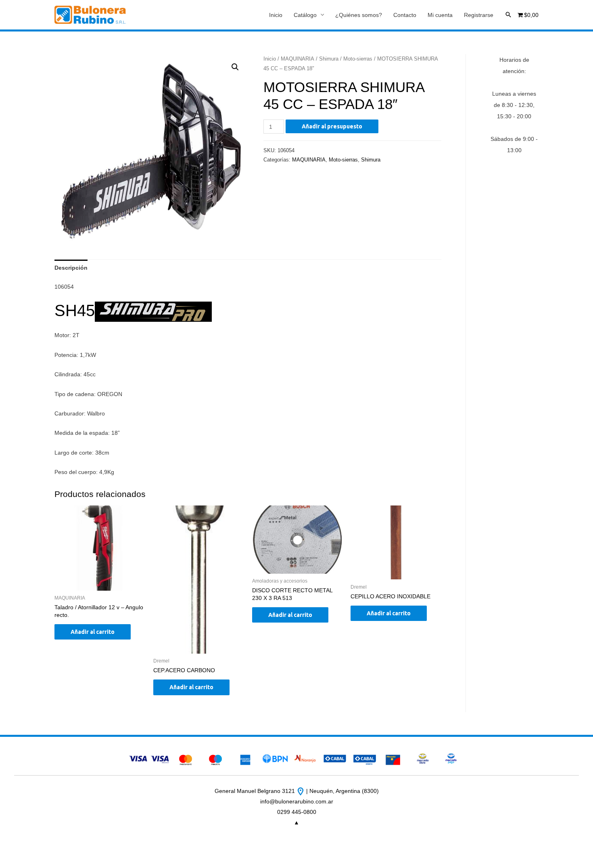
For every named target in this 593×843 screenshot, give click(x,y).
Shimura (328, 59)
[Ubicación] (301, 791)
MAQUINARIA (297, 59)
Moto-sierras (357, 59)
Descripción (71, 267)
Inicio (275, 15)
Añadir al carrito (93, 632)
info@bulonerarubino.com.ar (296, 801)
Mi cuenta (440, 15)
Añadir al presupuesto (332, 126)
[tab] (71, 268)
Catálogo (305, 15)
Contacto (404, 15)
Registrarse (478, 15)
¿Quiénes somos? (358, 15)
